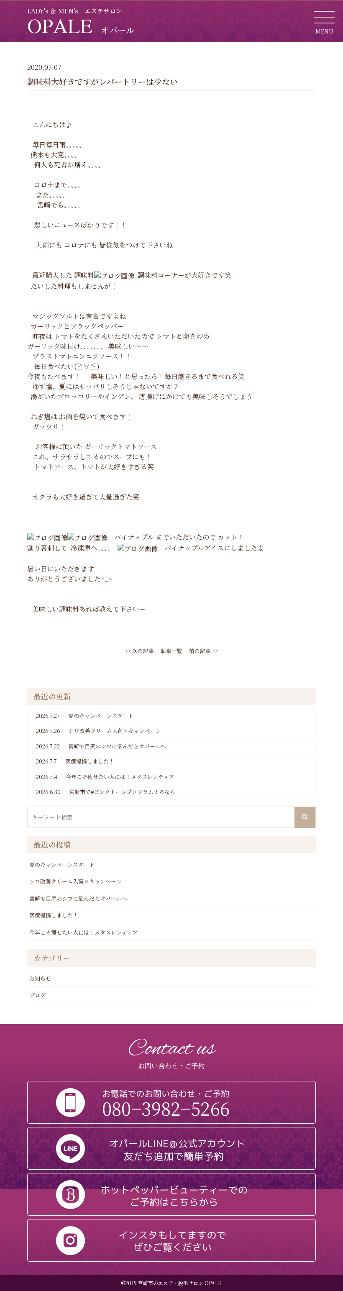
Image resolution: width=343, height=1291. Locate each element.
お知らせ (40, 978)
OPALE (80, 25)
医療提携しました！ (75, 761)
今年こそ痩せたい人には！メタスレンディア (105, 777)
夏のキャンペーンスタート (84, 716)
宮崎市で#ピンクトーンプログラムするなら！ (108, 792)
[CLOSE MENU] (324, 16)
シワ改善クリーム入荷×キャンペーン (98, 731)
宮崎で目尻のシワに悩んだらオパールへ (101, 746)
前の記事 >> (203, 651)
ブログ (37, 995)
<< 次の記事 (139, 651)
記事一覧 (171, 651)
